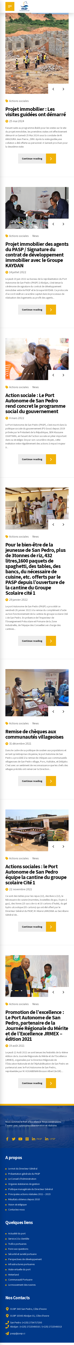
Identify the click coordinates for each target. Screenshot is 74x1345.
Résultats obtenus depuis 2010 (24, 1199)
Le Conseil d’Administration (22, 1178)
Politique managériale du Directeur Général (30, 1189)
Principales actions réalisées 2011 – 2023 (29, 1194)
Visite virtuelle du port (19, 1269)
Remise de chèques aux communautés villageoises (34, 734)
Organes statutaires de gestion (24, 1184)
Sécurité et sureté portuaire (22, 1254)
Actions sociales (19, 101)
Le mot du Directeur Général (22, 1168)
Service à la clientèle (18, 1238)
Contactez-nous (16, 1209)
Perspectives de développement (25, 1259)
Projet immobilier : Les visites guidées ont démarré (35, 111)
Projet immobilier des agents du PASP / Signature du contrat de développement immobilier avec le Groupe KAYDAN (36, 254)
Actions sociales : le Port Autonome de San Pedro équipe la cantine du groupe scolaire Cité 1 (35, 874)
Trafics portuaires (17, 1243)
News (35, 236)
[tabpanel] (37, 52)
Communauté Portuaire (20, 1279)
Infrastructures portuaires (21, 1264)
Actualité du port (17, 1233)
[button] (53, 89)
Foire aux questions (18, 1248)
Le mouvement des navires (22, 1284)
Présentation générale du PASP (24, 1173)
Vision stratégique (17, 1204)
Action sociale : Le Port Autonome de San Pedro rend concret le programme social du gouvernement (35, 403)
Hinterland (13, 1274)
